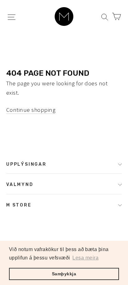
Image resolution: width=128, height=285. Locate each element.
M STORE (19, 204)
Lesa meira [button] (85, 257)
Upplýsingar (26, 164)
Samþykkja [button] (64, 273)
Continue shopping (30, 109)
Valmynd (20, 184)
